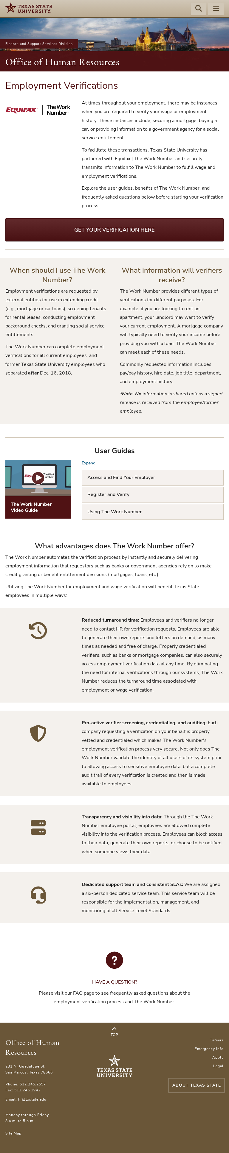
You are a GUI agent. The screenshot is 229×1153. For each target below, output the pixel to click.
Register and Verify (108, 494)
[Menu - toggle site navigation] (216, 9)
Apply (218, 1057)
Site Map (13, 1133)
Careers (217, 1040)
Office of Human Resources (62, 61)
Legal (218, 1066)
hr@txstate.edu (32, 1099)
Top (114, 1034)
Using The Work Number (114, 511)
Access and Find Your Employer (121, 477)
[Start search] (198, 9)
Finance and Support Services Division (39, 44)
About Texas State (196, 1085)
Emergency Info (209, 1048)
